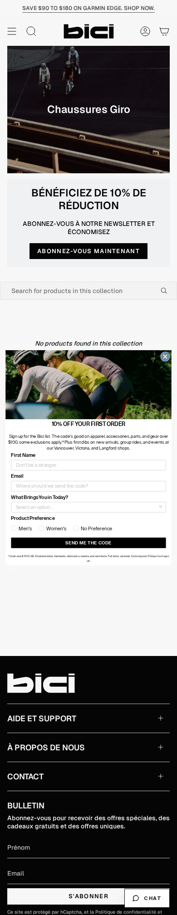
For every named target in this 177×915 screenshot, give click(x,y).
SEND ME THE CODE (88, 542)
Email (17, 476)
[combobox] (87, 507)
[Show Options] (160, 507)
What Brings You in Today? (39, 496)
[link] (88, 384)
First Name (23, 454)
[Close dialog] (165, 356)
